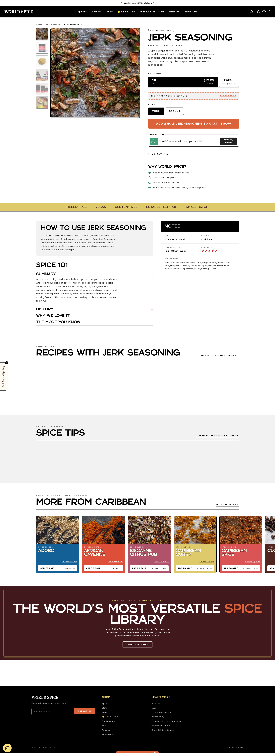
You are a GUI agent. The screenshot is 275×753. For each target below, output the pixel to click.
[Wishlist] (264, 11)
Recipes (106, 730)
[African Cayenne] (103, 530)
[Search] (251, 12)
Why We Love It (94, 316)
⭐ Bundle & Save (110, 716)
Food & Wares (108, 721)
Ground (174, 111)
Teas (104, 712)
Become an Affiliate (161, 725)
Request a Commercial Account (166, 721)
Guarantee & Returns (161, 712)
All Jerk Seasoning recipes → (220, 355)
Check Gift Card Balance (163, 730)
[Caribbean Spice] (241, 530)
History (94, 309)
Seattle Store (108, 734)
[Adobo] (57, 530)
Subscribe (85, 711)
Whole (156, 111)
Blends (105, 708)
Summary (94, 274)
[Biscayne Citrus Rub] (149, 530)
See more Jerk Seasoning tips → (218, 435)
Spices (105, 703)
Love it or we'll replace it (165, 177)
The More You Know (94, 322)
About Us (156, 703)
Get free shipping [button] (3, 376)
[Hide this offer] (6, 362)
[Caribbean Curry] (195, 530)
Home (39, 24)
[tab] (42, 34)
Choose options (69, 561)
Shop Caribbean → (227, 504)
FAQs (154, 708)
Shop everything (137, 644)
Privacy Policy (158, 716)
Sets (104, 725)
